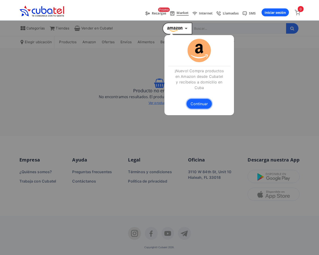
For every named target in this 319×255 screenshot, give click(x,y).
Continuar (199, 103)
